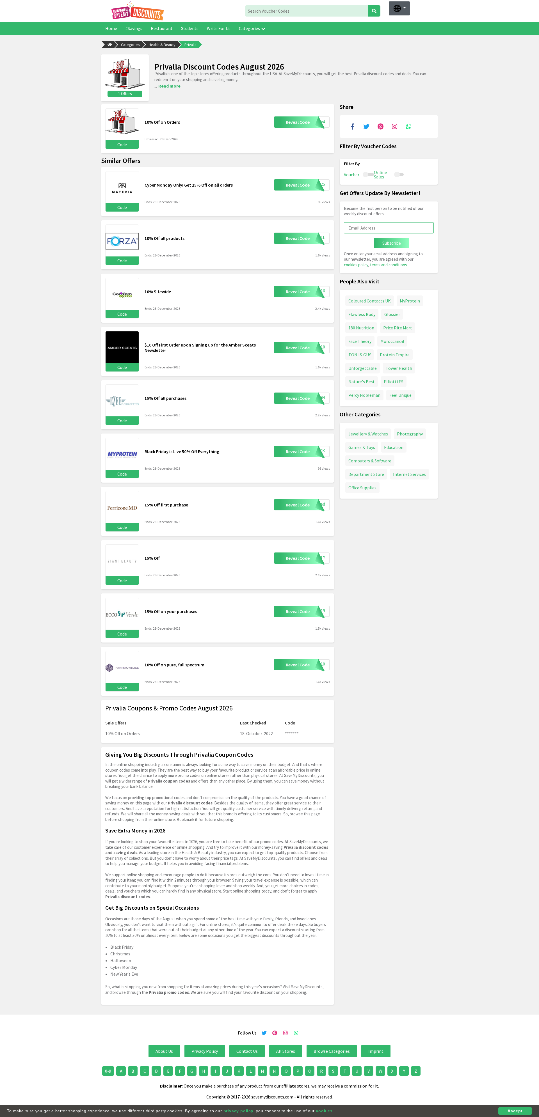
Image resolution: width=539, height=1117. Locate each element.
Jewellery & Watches (368, 434)
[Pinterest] (380, 126)
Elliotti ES (393, 381)
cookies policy (356, 264)
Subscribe (391, 243)
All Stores (285, 1051)
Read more (169, 86)
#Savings (133, 28)
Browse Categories (332, 1051)
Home (111, 28)
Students (189, 28)
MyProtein (410, 301)
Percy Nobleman (364, 395)
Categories (249, 28)
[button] (399, 8)
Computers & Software (369, 461)
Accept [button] (515, 1111)
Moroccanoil (392, 341)
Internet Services (409, 474)
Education (393, 447)
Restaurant (162, 28)
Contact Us (247, 1051)
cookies (324, 1111)
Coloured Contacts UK (369, 301)
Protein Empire (395, 354)
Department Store (366, 474)
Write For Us (218, 28)
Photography (410, 434)
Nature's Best (361, 381)
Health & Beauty (162, 44)
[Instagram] (394, 126)
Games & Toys (361, 447)
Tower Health (399, 368)
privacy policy (238, 1111)
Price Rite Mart (397, 328)
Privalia (190, 44)
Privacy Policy (204, 1051)
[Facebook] (352, 126)
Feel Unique (400, 395)
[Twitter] (366, 126)
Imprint (375, 1051)
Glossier (392, 314)
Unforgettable (362, 368)
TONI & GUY (359, 354)
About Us (164, 1051)
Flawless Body (361, 314)
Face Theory (359, 341)
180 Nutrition (361, 328)
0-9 (108, 1071)
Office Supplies (362, 487)
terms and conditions (388, 264)
